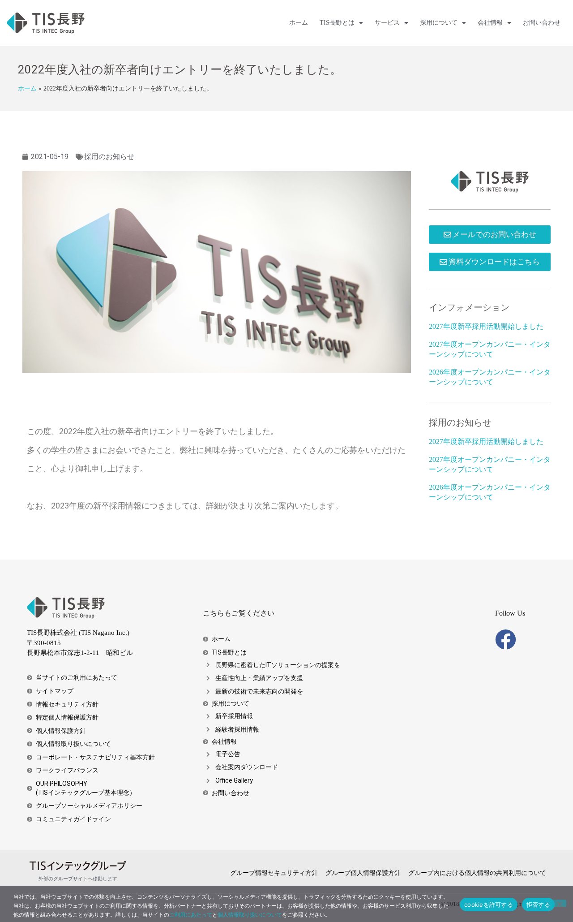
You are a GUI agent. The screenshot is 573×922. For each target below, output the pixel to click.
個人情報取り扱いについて (250, 914)
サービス (387, 22)
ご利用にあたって (190, 914)
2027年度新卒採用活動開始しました (486, 326)
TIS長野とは (337, 22)
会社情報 (490, 22)
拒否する (538, 904)
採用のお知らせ (109, 156)
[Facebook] (505, 639)
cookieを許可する (488, 904)
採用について (439, 22)
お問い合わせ (541, 22)
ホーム (298, 22)
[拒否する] (559, 903)
